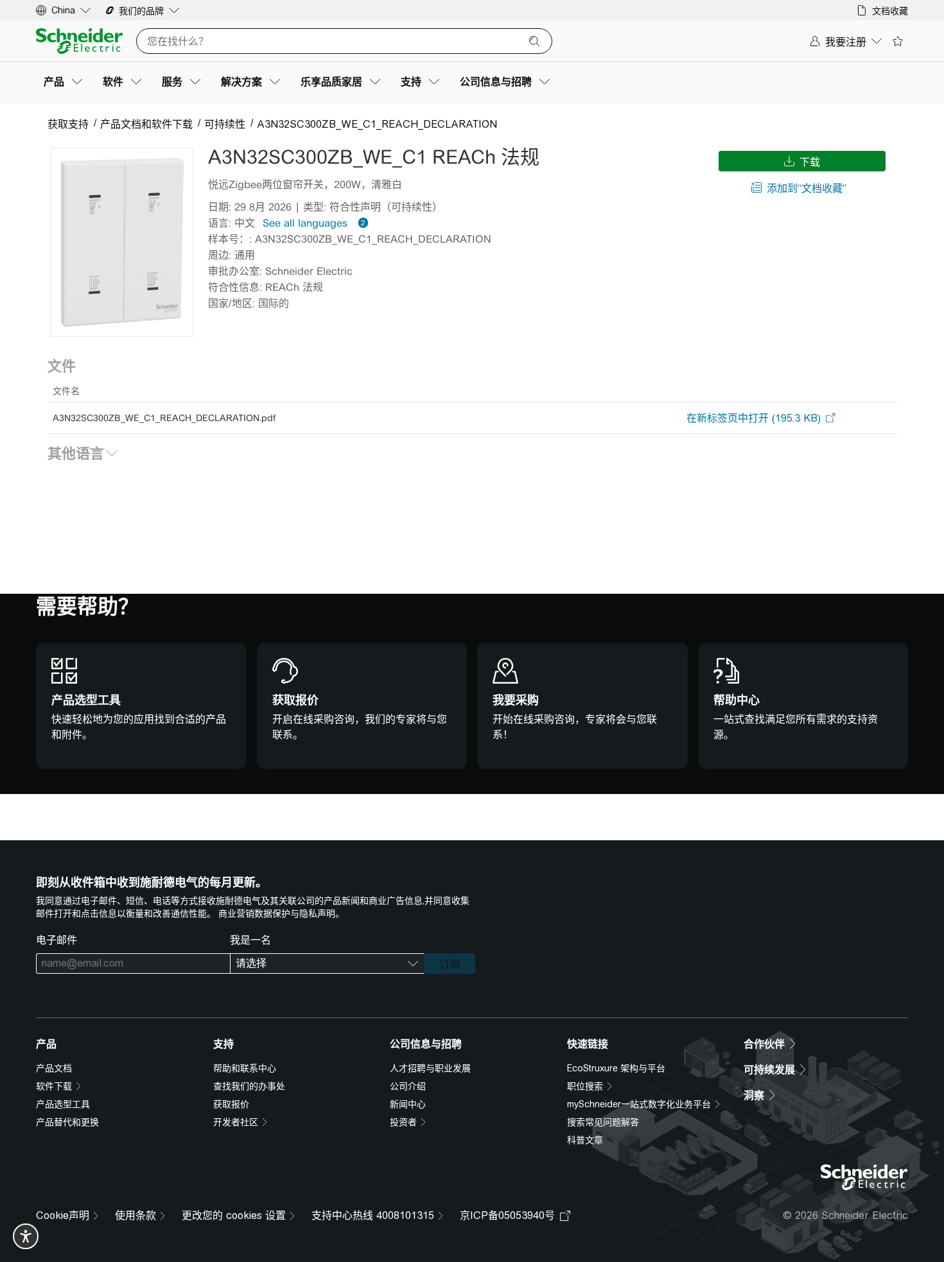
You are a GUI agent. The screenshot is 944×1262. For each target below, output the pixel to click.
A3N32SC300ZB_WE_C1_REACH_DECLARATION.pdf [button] (164, 418)
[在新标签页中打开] (753, 418)
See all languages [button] (305, 223)
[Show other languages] (361, 222)
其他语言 (83, 453)
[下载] (122, 242)
